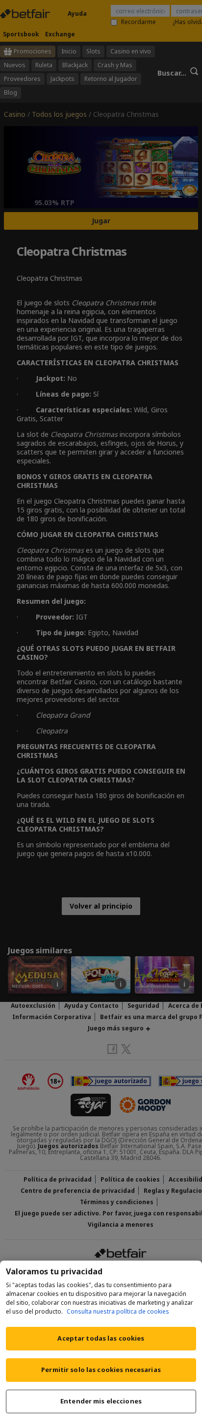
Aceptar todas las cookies (100, 1338)
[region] (101, 1344)
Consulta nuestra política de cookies (118, 1311)
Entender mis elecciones (101, 1401)
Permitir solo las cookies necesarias (101, 1369)
